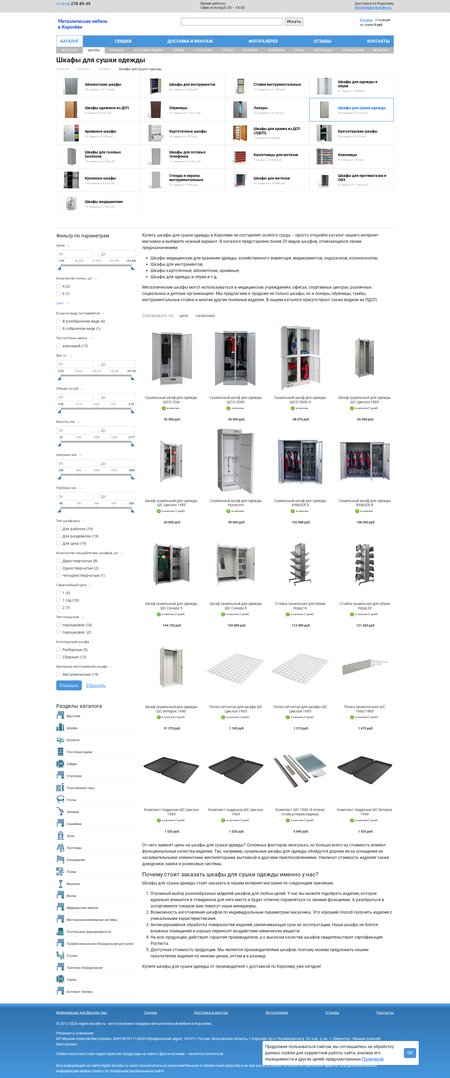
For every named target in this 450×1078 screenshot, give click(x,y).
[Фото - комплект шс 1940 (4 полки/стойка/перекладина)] (300, 770)
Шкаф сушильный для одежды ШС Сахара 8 (236, 606)
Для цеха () (74, 543)
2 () (66, 607)
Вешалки (381, 50)
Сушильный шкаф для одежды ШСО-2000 (236, 399)
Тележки (250, 50)
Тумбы (72, 980)
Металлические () (80, 674)
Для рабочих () (78, 528)
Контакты (378, 41)
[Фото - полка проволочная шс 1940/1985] (365, 667)
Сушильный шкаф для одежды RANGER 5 (300, 503)
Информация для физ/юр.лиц (81, 1013)
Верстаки (69, 50)
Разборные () (75, 649)
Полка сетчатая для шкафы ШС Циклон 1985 (300, 709)
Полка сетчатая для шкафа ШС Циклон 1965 (235, 709)
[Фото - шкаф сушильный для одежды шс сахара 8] (236, 564)
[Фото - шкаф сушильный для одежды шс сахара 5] (171, 564)
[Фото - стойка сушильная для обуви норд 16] (300, 564)
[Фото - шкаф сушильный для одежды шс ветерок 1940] (171, 667)
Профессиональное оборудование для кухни (100, 944)
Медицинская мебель (82, 908)
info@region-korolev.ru (373, 7)
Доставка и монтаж (190, 41)
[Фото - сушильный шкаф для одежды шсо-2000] (236, 358)
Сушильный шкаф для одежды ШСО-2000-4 (300, 399)
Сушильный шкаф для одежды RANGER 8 (365, 503)
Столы (227, 50)
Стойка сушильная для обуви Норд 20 (365, 606)
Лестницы (323, 50)
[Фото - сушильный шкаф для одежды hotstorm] (236, 461)
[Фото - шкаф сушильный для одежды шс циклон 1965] (365, 358)
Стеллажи (203, 50)
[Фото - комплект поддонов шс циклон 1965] (236, 770)
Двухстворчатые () (80, 560)
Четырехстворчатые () (84, 575)
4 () (66, 286)
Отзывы (322, 41)
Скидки (123, 41)
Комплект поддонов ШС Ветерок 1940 (364, 812)
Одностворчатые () (80, 568)
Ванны (71, 896)
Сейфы (178, 50)
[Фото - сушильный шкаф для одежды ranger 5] (300, 461)
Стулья (72, 956)
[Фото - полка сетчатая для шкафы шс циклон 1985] (300, 667)
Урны (299, 50)
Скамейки (276, 50)
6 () (66, 293)
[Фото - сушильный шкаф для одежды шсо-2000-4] (300, 358)
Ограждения (353, 50)
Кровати (117, 50)
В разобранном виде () (84, 321)
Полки (71, 872)
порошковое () (77, 624)
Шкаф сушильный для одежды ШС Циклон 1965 (365, 399)
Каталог (69, 41)
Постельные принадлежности (89, 932)
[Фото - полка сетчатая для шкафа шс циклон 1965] (236, 667)
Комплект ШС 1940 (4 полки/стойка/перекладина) (300, 812)
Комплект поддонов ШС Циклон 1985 (171, 812)
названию (205, 315)
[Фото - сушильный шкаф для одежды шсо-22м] (171, 358)
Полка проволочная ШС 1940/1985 (364, 709)
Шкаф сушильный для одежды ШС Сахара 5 (171, 606)
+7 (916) (73, 3)
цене (183, 315)
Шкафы (94, 50)
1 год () (71, 600)
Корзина (366, 20)
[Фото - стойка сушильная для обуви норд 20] (365, 564)
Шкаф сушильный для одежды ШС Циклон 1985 (171, 503)
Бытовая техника (79, 992)
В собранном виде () (82, 328)
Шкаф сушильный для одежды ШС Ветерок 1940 (171, 709)
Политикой (372, 1059)
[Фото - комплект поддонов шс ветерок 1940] (365, 770)
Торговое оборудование (84, 968)
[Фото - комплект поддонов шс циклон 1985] (171, 770)
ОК (410, 1052)
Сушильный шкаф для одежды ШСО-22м (171, 399)
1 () (66, 592)
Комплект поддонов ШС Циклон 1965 (235, 812)
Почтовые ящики (148, 50)
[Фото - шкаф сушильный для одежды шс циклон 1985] (171, 461)
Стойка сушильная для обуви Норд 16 (300, 606)
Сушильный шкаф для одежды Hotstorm (236, 503)
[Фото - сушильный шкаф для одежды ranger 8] (365, 461)
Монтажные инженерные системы (92, 920)
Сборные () (74, 656)
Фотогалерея (263, 41)
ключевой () (75, 345)
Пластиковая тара (80, 788)
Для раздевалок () (80, 536)
